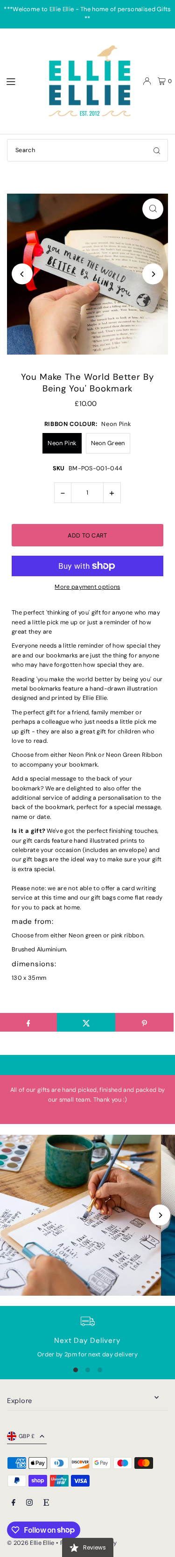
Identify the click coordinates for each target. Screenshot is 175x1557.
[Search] (157, 150)
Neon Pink (62, 443)
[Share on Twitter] (86, 1022)
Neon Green (108, 443)
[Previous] (22, 274)
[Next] (152, 274)
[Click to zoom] (152, 208)
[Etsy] (46, 1503)
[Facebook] (13, 1503)
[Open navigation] (19, 81)
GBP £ (27, 1436)
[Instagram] (29, 1503)
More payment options (87, 587)
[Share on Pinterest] (144, 1022)
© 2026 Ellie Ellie (31, 1543)
